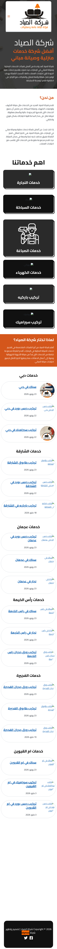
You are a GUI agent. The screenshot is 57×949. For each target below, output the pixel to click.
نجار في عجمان (27, 581)
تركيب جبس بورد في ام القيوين (21, 805)
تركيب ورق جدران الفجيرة (20, 687)
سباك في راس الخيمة (22, 611)
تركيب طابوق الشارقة (21, 462)
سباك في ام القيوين (23, 762)
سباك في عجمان (25, 560)
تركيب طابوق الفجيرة (22, 708)
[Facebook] (31, 938)
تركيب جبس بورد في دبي (20, 408)
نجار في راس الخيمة (23, 632)
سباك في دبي (27, 387)
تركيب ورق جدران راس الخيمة (22, 654)
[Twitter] (26, 938)
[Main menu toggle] (9, 16)
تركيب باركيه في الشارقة (20, 505)
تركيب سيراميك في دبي (20, 430)
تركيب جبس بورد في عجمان (23, 538)
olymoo (25, 932)
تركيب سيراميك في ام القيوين (22, 784)
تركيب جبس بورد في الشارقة (23, 484)
